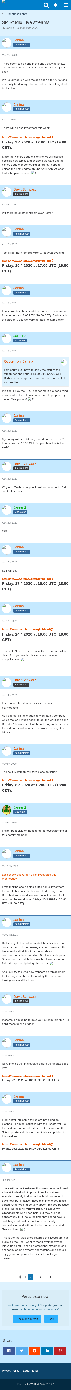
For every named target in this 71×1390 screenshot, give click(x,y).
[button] (46, 5)
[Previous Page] (20, 1277)
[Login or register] (56, 5)
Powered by (35, 1384)
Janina (10, 27)
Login (51, 1318)
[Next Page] (51, 1277)
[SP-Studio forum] (25, 4)
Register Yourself (27, 1318)
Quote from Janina (18, 361)
